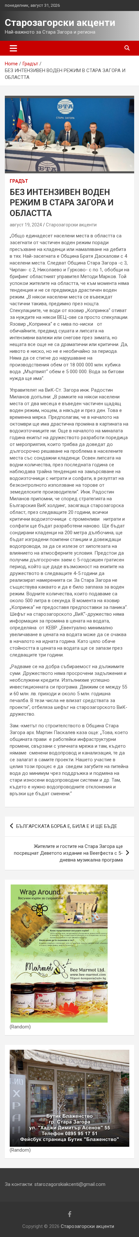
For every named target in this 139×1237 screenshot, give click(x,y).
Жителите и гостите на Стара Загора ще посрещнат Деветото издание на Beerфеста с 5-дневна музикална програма (68, 853)
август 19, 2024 (26, 224)
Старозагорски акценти (60, 22)
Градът (19, 181)
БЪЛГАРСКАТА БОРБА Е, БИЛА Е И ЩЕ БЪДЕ (66, 826)
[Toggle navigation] (13, 48)
